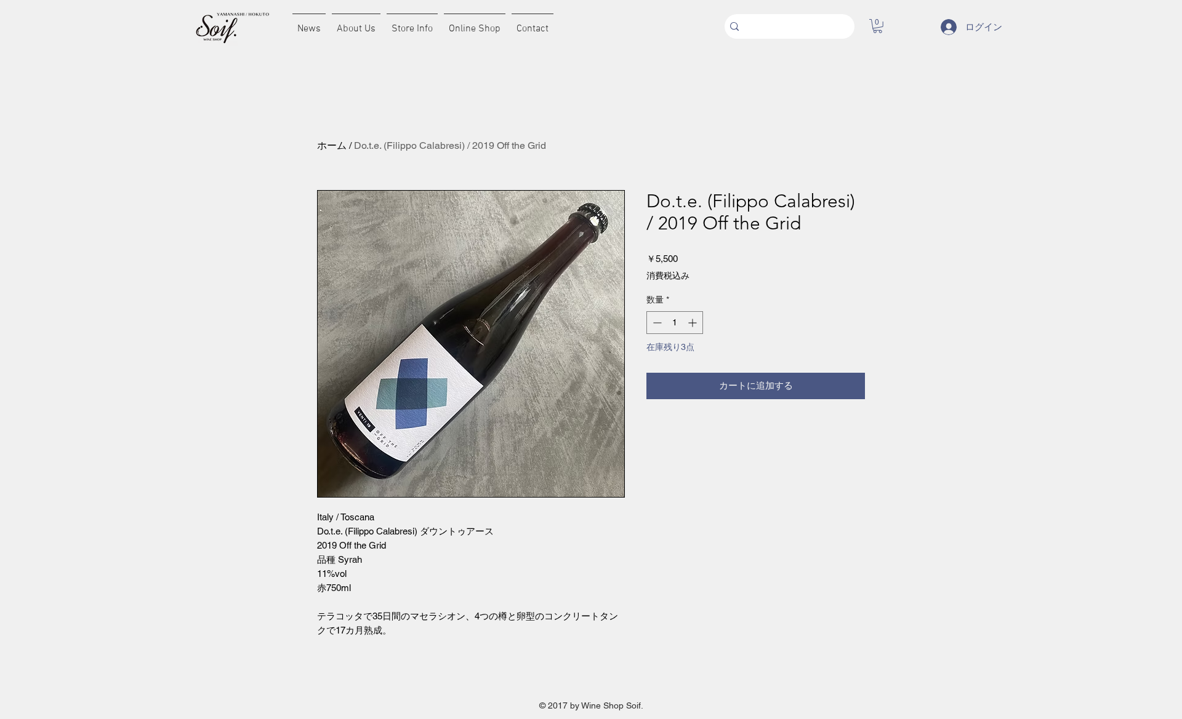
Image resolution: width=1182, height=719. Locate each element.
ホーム (332, 145)
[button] (877, 26)
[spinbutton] (675, 322)
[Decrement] (656, 322)
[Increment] (693, 322)
